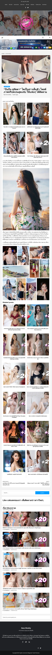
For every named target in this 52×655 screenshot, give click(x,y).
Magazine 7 (30, 653)
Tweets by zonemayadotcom (9, 617)
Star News (44, 4)
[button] (10, 255)
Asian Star (22, 4)
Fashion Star (38, 4)
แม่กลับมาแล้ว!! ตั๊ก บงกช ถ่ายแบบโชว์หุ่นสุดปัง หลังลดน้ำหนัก (14, 483)
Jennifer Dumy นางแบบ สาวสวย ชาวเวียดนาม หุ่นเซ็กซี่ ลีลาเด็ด (19, 588)
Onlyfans (32, 4)
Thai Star (10, 4)
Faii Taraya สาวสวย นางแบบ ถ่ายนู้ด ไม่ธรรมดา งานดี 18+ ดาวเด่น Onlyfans (22, 568)
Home (6, 4)
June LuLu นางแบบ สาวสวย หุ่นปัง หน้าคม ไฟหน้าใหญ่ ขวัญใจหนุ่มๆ (19, 608)
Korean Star (16, 4)
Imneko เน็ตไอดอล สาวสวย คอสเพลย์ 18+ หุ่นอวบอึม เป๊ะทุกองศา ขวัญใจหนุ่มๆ (22, 527)
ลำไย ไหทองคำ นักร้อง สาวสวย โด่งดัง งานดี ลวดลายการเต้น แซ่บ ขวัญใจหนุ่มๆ (21, 548)
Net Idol (27, 4)
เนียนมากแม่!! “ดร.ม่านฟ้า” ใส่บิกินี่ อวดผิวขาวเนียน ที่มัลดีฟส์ (38, 483)
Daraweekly (8, 94)
